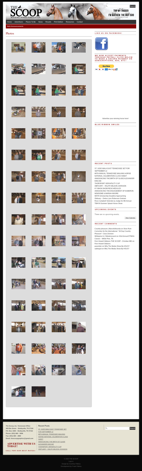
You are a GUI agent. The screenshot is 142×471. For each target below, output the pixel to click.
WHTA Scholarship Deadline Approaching (110, 196)
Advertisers (19, 22)
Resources (70, 22)
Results (48, 22)
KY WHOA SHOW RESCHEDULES (108, 188)
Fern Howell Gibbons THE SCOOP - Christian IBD (113, 241)
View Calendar (130, 218)
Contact (80, 22)
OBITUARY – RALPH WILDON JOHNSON (110, 186)
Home (9, 22)
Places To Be (31, 22)
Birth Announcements (15, 26)
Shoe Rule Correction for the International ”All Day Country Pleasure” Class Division (113, 231)
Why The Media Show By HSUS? (117, 246)
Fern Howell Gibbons (103, 244)
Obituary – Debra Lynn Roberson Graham (110, 198)
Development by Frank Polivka (71, 466)
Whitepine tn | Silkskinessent (105, 236)
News (40, 22)
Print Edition (58, 22)
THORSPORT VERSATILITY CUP (107, 183)
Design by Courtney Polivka (71, 464)
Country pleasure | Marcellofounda (108, 229)
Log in (71, 461)
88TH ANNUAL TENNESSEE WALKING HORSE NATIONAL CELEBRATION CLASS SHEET (53, 436)
